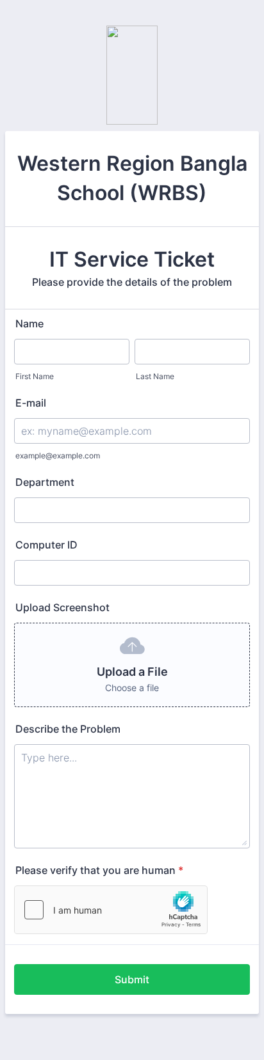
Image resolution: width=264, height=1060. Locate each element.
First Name (34, 376)
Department (44, 482)
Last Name (155, 376)
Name (29, 323)
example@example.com (57, 455)
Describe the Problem (67, 728)
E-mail (30, 402)
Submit (132, 979)
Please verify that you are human (99, 870)
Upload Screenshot (62, 607)
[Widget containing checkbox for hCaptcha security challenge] (111, 909)
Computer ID (46, 544)
